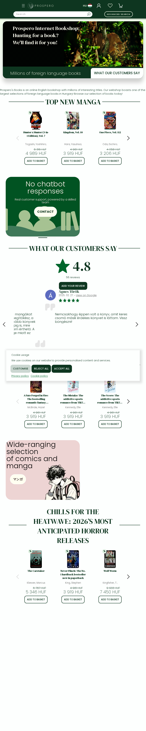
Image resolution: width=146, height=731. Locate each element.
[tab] (33, 237)
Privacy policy (20, 376)
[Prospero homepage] (30, 6)
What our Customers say (117, 73)
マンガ (18, 479)
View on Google (57, 295)
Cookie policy (39, 376)
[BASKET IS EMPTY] (121, 5)
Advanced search (118, 14)
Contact (43, 211)
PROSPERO (44, 6)
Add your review (73, 286)
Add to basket (36, 161)
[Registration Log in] (99, 5)
